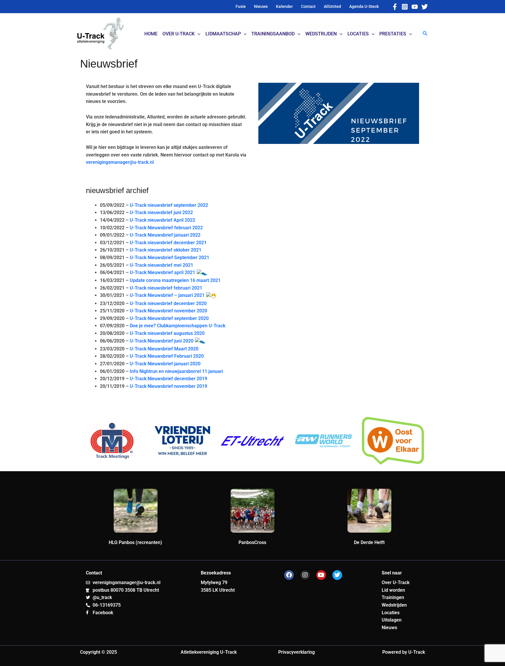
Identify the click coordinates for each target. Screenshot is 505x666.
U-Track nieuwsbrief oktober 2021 (165, 250)
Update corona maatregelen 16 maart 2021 (175, 280)
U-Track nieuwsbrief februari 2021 (166, 288)
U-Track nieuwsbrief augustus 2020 (167, 333)
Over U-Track (395, 582)
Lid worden (393, 590)
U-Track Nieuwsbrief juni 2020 (162, 341)
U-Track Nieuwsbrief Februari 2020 (167, 356)
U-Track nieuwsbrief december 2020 (168, 303)
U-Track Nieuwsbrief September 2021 (169, 257)
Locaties (390, 612)
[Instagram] (405, 7)
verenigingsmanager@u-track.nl (120, 162)
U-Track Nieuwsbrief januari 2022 (165, 235)
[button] (425, 33)
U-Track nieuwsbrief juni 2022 (161, 212)
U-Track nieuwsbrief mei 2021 (161, 265)
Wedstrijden (394, 605)
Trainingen (393, 597)
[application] (197, 34)
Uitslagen (392, 620)
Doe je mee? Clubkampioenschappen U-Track (177, 325)
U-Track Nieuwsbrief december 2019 (168, 378)
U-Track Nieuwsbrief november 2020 (168, 311)
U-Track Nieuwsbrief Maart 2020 (164, 349)
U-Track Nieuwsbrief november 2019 (168, 386)
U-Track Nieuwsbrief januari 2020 (165, 363)
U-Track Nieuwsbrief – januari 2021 (168, 295)
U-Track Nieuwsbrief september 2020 (169, 318)
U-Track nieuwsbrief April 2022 (162, 220)
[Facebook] (395, 7)
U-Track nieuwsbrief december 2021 (168, 242)
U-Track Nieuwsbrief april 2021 (163, 272)
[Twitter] (424, 7)
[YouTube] (414, 7)
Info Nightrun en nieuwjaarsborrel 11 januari (176, 371)
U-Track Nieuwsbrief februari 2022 (166, 227)
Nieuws (389, 627)
